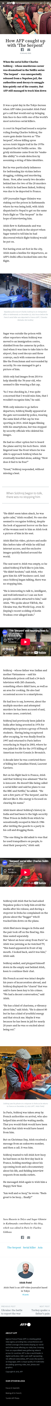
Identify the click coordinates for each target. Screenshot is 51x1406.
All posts (25, 1295)
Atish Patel (25, 1282)
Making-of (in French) (14, 1393)
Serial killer (29, 1247)
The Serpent (14, 1247)
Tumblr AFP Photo (12, 1398)
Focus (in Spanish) (13, 1388)
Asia (40, 1247)
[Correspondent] (18, 2)
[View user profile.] (25, 1269)
